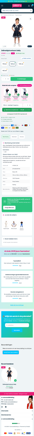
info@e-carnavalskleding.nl (10, 401)
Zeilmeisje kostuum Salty (9, 384)
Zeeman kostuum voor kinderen (7, 97)
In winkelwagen (21, 78)
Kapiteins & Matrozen (9, 15)
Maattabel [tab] (14, 136)
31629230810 (10, 403)
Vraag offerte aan (9, 207)
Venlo (22, 131)
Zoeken (31, 10)
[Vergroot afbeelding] (30, 18)
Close (17, 411)
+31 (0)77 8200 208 (8, 399)
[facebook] (5, 407)
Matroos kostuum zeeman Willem (24, 97)
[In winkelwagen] (10, 95)
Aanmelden (17, 330)
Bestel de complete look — (18, 109)
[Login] (29, 6)
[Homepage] (1, 15)
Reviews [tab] (22, 136)
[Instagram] (2, 407)
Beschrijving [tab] (6, 136)
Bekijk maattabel (27, 58)
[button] (8, 79)
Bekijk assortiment (2, 5)
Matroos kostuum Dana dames (15, 97)
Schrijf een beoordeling (11, 352)
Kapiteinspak (18, 15)
